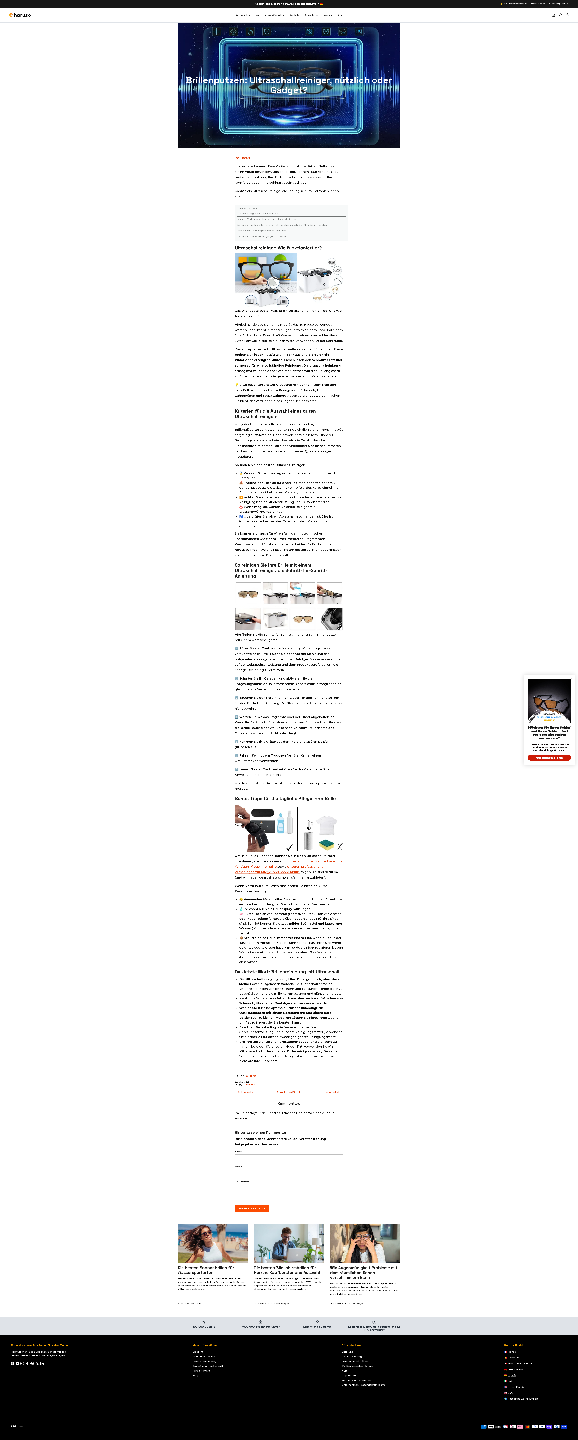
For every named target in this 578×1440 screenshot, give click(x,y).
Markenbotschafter (518, 4)
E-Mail (238, 1166)
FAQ (195, 1375)
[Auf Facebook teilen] (251, 1076)
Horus (245, 158)
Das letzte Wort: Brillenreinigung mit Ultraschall (262, 236)
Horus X (21, 1426)
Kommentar (242, 1180)
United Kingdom (517, 1387)
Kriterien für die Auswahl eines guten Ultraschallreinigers (266, 219)
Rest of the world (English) (523, 1398)
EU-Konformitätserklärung (357, 1365)
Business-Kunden (537, 4)
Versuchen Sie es (549, 757)
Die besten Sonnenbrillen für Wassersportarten (206, 1270)
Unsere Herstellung (204, 1361)
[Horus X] (20, 15)
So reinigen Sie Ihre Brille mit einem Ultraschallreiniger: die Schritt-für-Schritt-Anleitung (282, 225)
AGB (344, 1370)
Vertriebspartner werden (356, 1380)
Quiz (340, 15)
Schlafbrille (294, 15)
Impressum (349, 1375)
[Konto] (553, 15)
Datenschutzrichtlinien (355, 1361)
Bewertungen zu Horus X (208, 1365)
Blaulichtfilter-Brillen (274, 15)
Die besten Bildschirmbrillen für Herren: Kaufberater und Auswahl (287, 1270)
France (512, 1351)
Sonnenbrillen (311, 15)
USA (510, 1392)
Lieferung (347, 1351)
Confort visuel (250, 1084)
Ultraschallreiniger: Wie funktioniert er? (257, 213)
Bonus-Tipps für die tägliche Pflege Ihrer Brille (261, 230)
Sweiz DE (526, 1363)
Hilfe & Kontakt (201, 1370)
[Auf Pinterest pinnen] (254, 1076)
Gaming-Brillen (243, 15)
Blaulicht (198, 1351)
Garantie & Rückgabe (354, 1356)
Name (238, 1151)
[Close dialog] (571, 678)
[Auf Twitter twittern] (247, 1076)
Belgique (513, 1357)
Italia (510, 1381)
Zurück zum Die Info (289, 1092)
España (512, 1375)
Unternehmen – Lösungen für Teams (363, 1384)
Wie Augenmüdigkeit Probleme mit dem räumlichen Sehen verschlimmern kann (363, 1272)
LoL (257, 15)
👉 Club (503, 4)
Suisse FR (513, 1363)
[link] (549, 701)
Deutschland (515, 1369)
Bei (237, 158)
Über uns (328, 15)
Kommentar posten (252, 1208)
